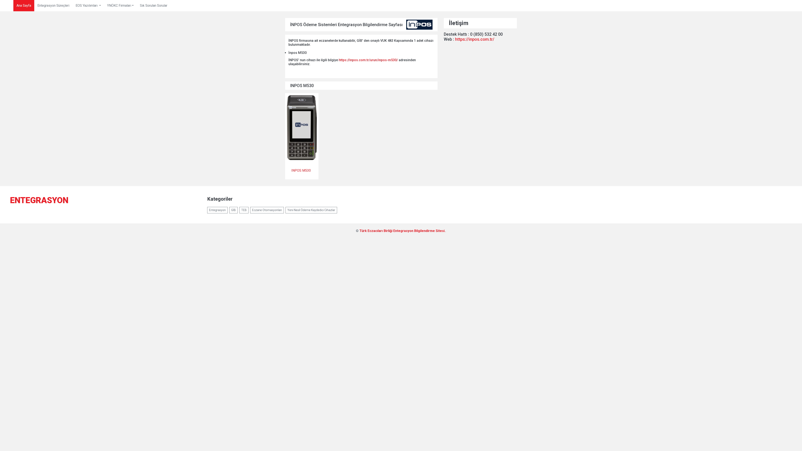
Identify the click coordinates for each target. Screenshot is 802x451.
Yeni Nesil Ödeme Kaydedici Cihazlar (311, 210)
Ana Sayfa (23, 6)
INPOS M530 (301, 170)
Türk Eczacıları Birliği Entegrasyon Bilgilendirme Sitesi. (402, 231)
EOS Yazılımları (87, 6)
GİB (233, 210)
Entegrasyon (217, 210)
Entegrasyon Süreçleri (53, 6)
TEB (244, 210)
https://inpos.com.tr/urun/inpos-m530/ (368, 60)
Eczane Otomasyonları (267, 210)
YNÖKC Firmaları (119, 6)
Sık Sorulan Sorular (153, 6)
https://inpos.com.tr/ (474, 39)
